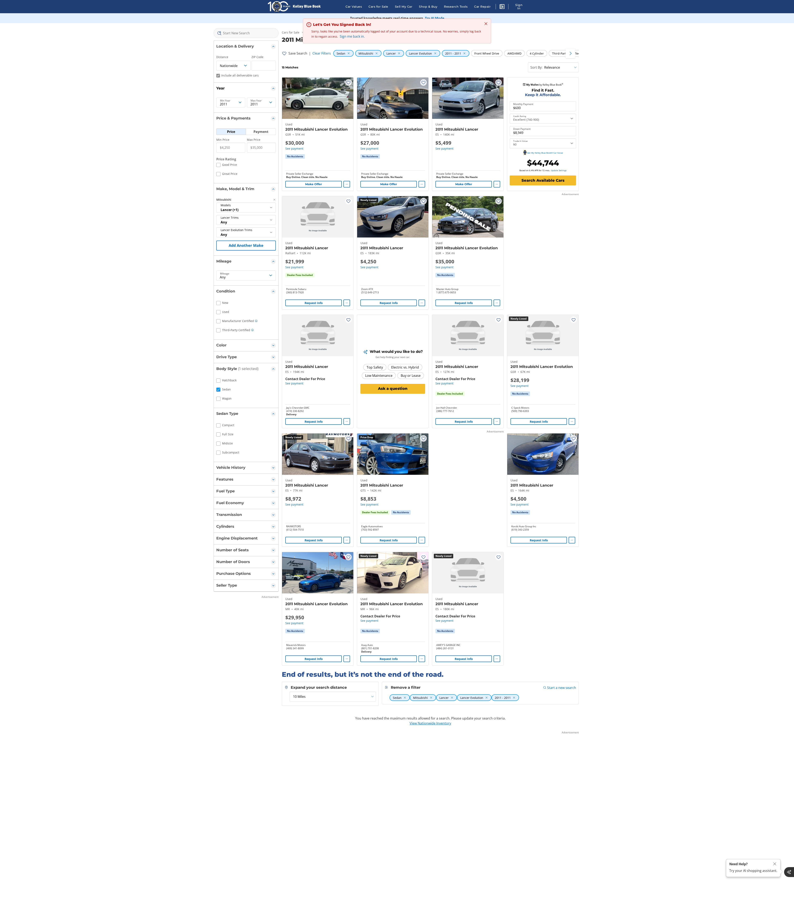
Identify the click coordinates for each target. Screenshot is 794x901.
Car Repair (482, 6)
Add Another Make (246, 245)
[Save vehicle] (348, 82)
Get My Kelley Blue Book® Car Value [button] (545, 152)
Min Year (225, 100)
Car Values (354, 6)
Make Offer (313, 184)
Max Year (256, 100)
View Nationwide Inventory (430, 723)
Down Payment (522, 129)
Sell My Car (404, 6)
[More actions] (346, 184)
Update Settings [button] (559, 170)
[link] (295, 156)
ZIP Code (257, 57)
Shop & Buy (428, 6)
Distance (222, 57)
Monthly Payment (523, 104)
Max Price (253, 140)
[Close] (774, 863)
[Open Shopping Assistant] (789, 872)
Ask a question (393, 388)
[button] (502, 7)
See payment (294, 148)
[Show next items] (570, 53)
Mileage (224, 273)
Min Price (222, 140)
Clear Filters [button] (321, 53)
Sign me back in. (352, 36)
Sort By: (536, 67)
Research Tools (456, 6)
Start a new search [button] (561, 687)
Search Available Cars (542, 180)
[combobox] (246, 33)
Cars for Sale (378, 6)
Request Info (314, 303)
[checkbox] (226, 165)
